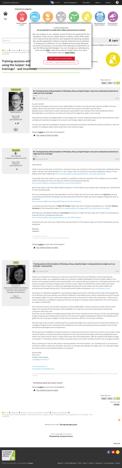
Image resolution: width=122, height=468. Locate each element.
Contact (91, 463)
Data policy (99, 463)
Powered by (54, 436)
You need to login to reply (47, 135)
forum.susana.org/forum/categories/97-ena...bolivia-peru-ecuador (84, 208)
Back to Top (117, 443)
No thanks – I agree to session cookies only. (61, 62)
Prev (110, 83)
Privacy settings (109, 463)
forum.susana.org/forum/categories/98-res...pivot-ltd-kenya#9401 (56, 183)
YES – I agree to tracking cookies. (61, 58)
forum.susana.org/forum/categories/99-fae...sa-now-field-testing (56, 217)
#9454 (117, 271)
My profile (86, 2)
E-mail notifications (70, 463)
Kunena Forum (66, 436)
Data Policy (70, 53)
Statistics (60, 463)
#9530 (117, 159)
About (85, 463)
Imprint (118, 463)
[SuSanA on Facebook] (109, 452)
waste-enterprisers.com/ (100, 288)
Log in (41, 132)
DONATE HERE (114, 457)
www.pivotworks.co (39, 366)
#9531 (117, 98)
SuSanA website (10, 2)
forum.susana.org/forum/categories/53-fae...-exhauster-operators (80, 174)
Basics (97, 2)
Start (104, 83)
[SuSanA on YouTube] (113, 452)
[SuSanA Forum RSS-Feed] (118, 452)
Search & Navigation (70, 2)
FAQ (79, 463)
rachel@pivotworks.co (40, 360)
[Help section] (117, 2)
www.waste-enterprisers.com (43, 369)
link (47, 50)
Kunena (30, 463)
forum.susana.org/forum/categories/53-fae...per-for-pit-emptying (56, 201)
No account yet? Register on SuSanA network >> (104, 45)
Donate (108, 2)
